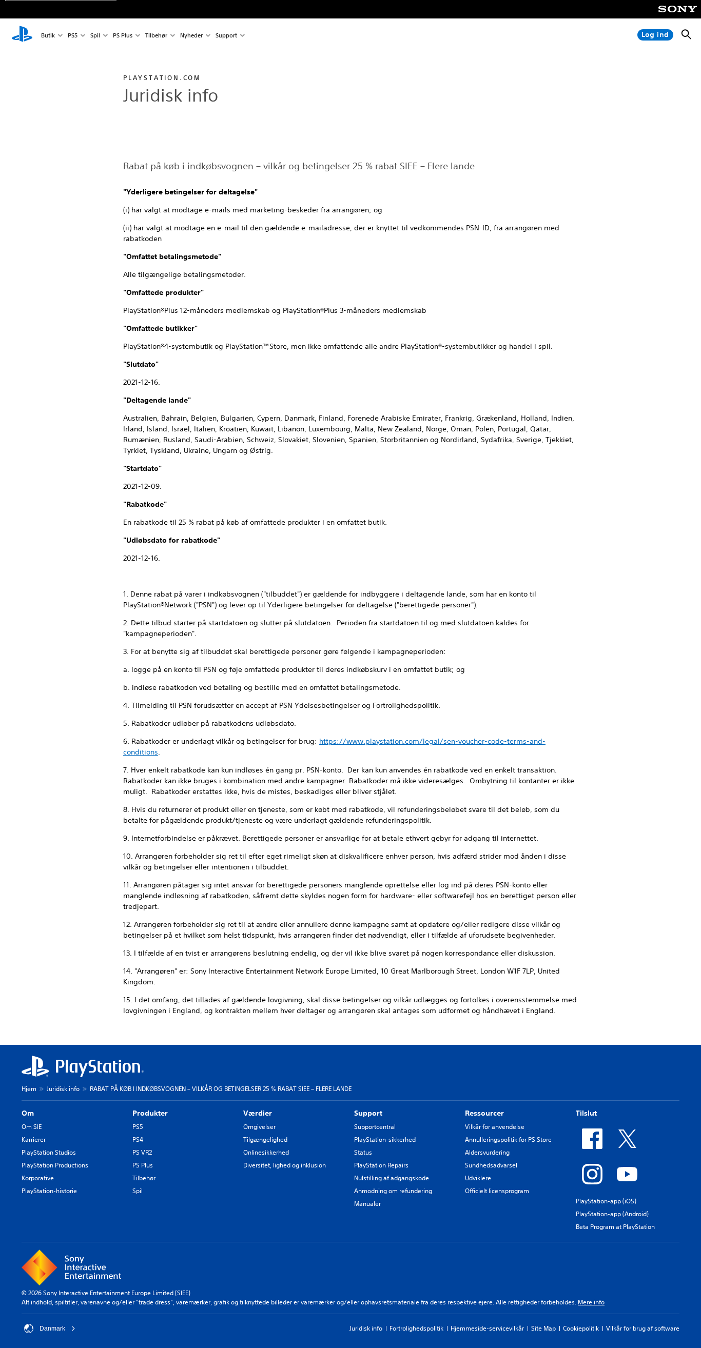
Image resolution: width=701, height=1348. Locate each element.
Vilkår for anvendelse (494, 1126)
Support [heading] (368, 1113)
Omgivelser (259, 1126)
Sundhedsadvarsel (491, 1165)
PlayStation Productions (55, 1165)
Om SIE (32, 1126)
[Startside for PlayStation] (22, 35)
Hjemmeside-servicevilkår (487, 1328)
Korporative (38, 1178)
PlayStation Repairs (381, 1165)
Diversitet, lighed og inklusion (284, 1165)
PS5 (72, 35)
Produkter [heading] (150, 1113)
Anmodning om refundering (393, 1190)
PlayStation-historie (49, 1190)
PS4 (137, 1139)
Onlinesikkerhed (266, 1152)
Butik (48, 35)
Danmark (52, 1328)
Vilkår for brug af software (642, 1328)
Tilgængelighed (265, 1139)
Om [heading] (28, 1113)
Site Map (543, 1328)
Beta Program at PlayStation (615, 1226)
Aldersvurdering (487, 1152)
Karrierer (34, 1139)
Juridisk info (63, 1088)
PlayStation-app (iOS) (606, 1201)
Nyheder (191, 35)
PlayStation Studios (49, 1152)
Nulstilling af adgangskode (391, 1178)
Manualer (367, 1203)
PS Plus (122, 35)
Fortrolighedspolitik (416, 1328)
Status (363, 1152)
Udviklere (478, 1178)
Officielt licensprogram (497, 1190)
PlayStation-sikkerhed (385, 1139)
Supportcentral (375, 1126)
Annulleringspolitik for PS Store (508, 1139)
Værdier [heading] (257, 1113)
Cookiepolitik (581, 1328)
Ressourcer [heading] (484, 1113)
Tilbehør (156, 35)
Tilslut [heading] (586, 1113)
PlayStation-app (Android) (612, 1214)
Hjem (29, 1088)
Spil (95, 35)
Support (226, 35)
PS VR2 (142, 1152)
